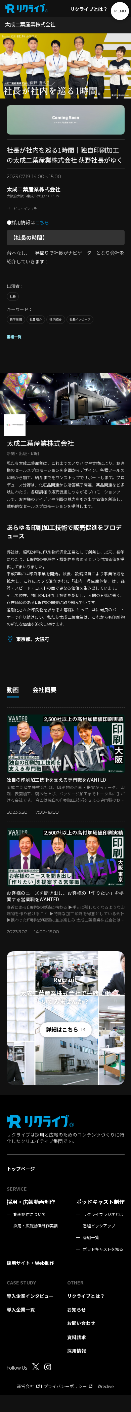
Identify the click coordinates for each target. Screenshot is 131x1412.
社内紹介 (55, 319)
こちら (42, 222)
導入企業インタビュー (30, 1295)
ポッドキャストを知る (103, 1249)
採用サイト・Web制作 (30, 1262)
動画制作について (29, 1214)
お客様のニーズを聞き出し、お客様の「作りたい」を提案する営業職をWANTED (65, 895)
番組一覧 (14, 337)
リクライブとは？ (88, 8)
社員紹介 (36, 319)
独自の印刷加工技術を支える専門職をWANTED (56, 779)
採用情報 (76, 1350)
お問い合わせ (81, 1323)
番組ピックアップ (99, 1225)
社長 (13, 296)
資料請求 (76, 1337)
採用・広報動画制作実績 (35, 1225)
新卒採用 (16, 319)
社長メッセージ (80, 319)
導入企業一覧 (21, 1309)
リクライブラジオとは (103, 1214)
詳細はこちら (62, 1029)
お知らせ (76, 1309)
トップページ (21, 1168)
